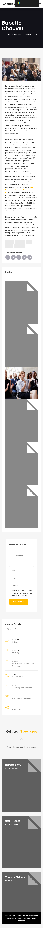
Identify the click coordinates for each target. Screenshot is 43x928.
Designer (15, 642)
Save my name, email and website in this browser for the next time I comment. (22, 593)
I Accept (21, 921)
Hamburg (15, 653)
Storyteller (19, 246)
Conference (20, 242)
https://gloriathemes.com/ (22, 698)
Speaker (9, 246)
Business (10, 242)
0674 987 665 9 (17, 677)
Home (7, 34)
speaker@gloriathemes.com (22, 688)
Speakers (17, 34)
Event (29, 242)
